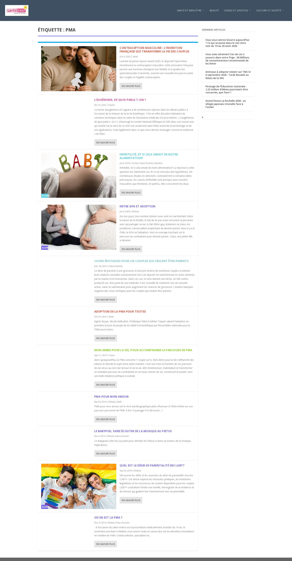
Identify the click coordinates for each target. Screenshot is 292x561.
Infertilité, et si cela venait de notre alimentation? (149, 156)
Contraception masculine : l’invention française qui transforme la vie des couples (154, 49)
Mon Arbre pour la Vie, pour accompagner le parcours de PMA (143, 350)
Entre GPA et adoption (137, 206)
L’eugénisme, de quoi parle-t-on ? (120, 100)
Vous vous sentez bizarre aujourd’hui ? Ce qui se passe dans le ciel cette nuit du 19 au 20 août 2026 (227, 43)
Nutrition (158, 163)
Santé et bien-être (189, 10)
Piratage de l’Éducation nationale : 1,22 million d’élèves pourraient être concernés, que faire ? (226, 89)
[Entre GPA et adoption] (78, 227)
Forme (135, 163)
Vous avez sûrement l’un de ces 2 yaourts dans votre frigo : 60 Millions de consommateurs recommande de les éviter (227, 59)
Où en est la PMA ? (108, 517)
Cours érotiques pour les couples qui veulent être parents (141, 261)
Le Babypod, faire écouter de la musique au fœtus (133, 431)
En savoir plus (131, 86)
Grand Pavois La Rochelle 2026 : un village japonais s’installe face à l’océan (225, 103)
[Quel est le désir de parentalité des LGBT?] (78, 486)
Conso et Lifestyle (236, 10)
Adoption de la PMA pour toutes (120, 311)
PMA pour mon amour (111, 396)
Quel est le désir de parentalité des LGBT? (152, 465)
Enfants (135, 211)
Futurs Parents (146, 163)
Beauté (214, 10)
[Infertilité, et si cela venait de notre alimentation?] (78, 175)
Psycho (111, 105)
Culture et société (268, 10)
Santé (135, 56)
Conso (112, 355)
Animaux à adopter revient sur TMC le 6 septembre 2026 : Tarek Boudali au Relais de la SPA (228, 74)
